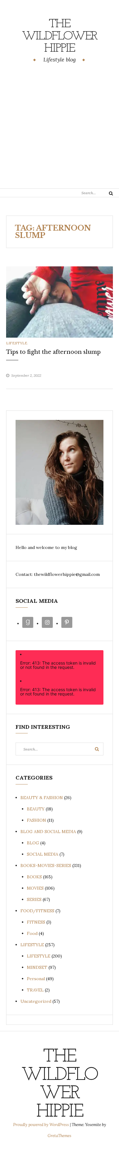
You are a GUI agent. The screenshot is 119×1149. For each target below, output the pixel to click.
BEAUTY (36, 809)
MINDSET (37, 967)
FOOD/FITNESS (37, 911)
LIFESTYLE (16, 343)
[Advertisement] (59, 127)
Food (32, 933)
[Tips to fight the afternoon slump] (59, 301)
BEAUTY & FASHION (41, 797)
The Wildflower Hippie (59, 36)
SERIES (34, 899)
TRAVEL (35, 990)
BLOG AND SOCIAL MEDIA (48, 831)
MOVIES (35, 888)
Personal (36, 978)
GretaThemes (59, 1135)
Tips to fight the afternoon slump (53, 352)
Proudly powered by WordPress (41, 1124)
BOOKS (34, 877)
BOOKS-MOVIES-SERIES (45, 865)
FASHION (36, 820)
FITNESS (36, 922)
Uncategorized (35, 1001)
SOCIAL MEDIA (42, 854)
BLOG (33, 843)
